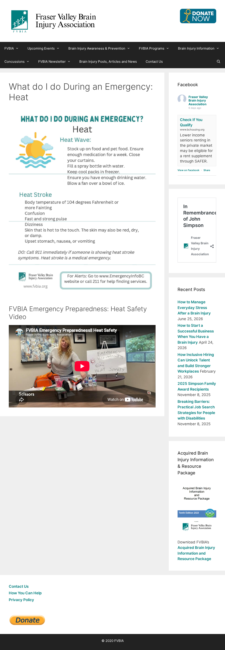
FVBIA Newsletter (52, 61)
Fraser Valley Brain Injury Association (198, 100)
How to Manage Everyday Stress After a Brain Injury (194, 307)
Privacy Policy (21, 600)
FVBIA (9, 48)
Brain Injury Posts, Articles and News (108, 61)
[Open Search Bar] (218, 61)
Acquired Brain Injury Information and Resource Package (196, 553)
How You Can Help (25, 593)
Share (206, 170)
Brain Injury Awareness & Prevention (96, 48)
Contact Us (154, 61)
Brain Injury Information (196, 48)
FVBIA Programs (151, 48)
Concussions (14, 61)
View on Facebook (188, 170)
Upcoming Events (41, 48)
